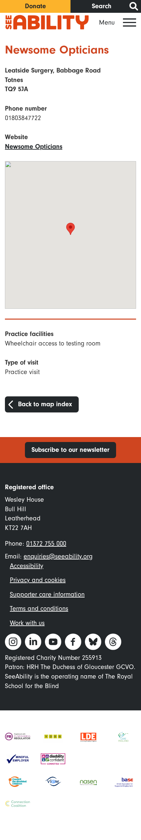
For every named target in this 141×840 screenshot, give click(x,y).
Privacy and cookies (38, 580)
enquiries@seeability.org (58, 556)
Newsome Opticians (33, 146)
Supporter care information (47, 594)
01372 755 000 (46, 543)
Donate (35, 6)
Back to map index (45, 404)
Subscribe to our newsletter (70, 449)
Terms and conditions (39, 608)
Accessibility (26, 566)
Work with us (27, 623)
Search (101, 6)
